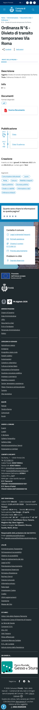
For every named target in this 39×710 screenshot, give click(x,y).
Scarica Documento (16, 110)
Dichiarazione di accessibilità (11, 552)
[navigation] (4, 9)
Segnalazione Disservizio (10, 569)
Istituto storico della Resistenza (12, 647)
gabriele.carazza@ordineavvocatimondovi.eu (21, 538)
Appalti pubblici (6, 355)
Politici (3, 333)
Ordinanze (4, 20)
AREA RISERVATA (19, 706)
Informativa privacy (8, 583)
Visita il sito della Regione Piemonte (14, 616)
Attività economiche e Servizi (11, 445)
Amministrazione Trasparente (11, 548)
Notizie (3, 405)
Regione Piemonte (8, 3)
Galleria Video (6, 442)
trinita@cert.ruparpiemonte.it (16, 468)
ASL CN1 (4, 630)
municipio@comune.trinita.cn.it (17, 470)
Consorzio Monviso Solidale (11, 640)
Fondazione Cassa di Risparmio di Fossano (16, 619)
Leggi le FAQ (5, 562)
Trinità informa (6, 409)
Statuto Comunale (8, 580)
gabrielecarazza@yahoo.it (15, 535)
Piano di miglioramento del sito (12, 559)
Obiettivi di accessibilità (9, 555)
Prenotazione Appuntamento (11, 566)
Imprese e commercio (9, 376)
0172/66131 (8, 460)
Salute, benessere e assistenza (12, 383)
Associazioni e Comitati (9, 449)
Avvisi (3, 416)
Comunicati (5, 412)
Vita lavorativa (6, 393)
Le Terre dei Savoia (8, 623)
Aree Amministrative (8, 316)
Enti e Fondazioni (7, 326)
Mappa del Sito (6, 604)
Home (3, 18)
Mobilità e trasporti (8, 380)
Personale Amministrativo (10, 330)
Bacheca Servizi (7, 576)
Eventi (3, 428)
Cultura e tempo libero (9, 366)
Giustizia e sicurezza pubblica (11, 373)
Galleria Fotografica (8, 438)
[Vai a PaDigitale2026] (14, 301)
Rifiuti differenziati (7, 637)
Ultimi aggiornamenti (8, 597)
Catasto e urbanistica (8, 362)
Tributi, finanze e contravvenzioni (13, 387)
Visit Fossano (6, 633)
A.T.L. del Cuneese (7, 644)
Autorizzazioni (6, 359)
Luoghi (3, 431)
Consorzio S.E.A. (7, 626)
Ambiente (4, 348)
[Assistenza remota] (21, 696)
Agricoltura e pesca (8, 345)
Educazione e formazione (10, 369)
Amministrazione (12, 18)
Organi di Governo (7, 312)
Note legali (5, 587)
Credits (3, 593)
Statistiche (5, 600)
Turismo (4, 390)
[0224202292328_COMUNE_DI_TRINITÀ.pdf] (5, 110)
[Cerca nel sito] (33, 9)
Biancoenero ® (21, 701)
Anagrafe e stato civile (9, 352)
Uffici (3, 319)
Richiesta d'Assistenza (9, 573)
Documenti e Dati (25, 18)
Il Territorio (5, 435)
